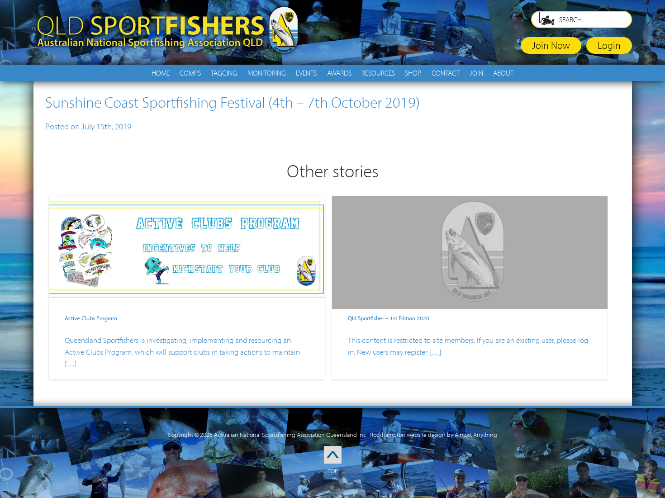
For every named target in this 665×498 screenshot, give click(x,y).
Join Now (551, 45)
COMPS (190, 72)
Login (609, 45)
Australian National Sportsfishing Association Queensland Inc (290, 435)
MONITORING (266, 72)
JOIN (476, 72)
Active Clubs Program (91, 318)
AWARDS (339, 72)
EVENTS (306, 72)
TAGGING (224, 72)
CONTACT (446, 72)
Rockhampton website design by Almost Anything (433, 435)
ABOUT (503, 72)
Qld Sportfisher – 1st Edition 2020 (388, 318)
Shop (413, 72)
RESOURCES (378, 72)
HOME (161, 72)
